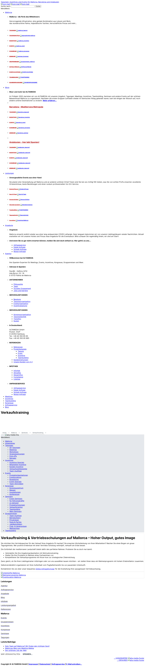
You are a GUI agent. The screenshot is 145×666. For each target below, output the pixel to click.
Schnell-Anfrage (20, 249)
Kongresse (9, 403)
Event (20, 353)
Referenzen (18, 347)
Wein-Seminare (15, 511)
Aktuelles (17, 373)
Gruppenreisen (11, 513)
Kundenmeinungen (21, 360)
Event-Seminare (15, 499)
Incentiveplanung (20, 306)
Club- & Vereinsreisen (18, 526)
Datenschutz (45, 664)
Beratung (17, 299)
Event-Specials (15, 482)
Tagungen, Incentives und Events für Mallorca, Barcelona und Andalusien (30, 2)
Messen (12, 490)
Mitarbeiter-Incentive (17, 465)
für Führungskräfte (16, 501)
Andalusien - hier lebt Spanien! (24, 142)
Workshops (13, 452)
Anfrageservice (20, 245)
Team (16, 286)
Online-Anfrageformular (45, 569)
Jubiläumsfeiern (15, 524)
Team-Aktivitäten (16, 484)
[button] (5, 8)
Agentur (8, 254)
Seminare (9, 496)
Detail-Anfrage (19, 247)
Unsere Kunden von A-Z (23, 362)
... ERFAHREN (122, 660)
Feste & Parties (15, 522)
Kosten (16, 321)
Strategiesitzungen (17, 454)
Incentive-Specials (16, 462)
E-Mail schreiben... (74, 664)
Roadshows (14, 479)
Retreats (12, 458)
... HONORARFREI (121, 658)
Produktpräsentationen (18, 475)
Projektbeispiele (20, 349)
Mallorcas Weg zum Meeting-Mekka (19, 648)
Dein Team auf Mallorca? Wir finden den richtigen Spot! (27, 646)
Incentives (9, 399)
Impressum (33, 664)
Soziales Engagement (22, 288)
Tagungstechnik (20, 317)
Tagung (21, 351)
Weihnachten (14, 528)
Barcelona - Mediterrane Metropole (26, 107)
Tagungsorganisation (22, 301)
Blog (7, 407)
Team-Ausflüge (15, 471)
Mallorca (8, 12)
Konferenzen (14, 494)
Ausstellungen (15, 492)
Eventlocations (15, 477)
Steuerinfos (18, 375)
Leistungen (9, 173)
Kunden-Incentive (16, 467)
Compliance (18, 377)
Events (8, 473)
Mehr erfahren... (50, 100)
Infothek (17, 371)
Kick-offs (13, 456)
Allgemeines (10, 443)
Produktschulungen (17, 505)
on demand (13, 503)
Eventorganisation (21, 304)
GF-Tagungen (14, 447)
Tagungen (9, 445)
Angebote (9, 225)
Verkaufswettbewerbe (18, 469)
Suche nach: (6, 6)
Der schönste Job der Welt (16, 650)
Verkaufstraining (16, 507)
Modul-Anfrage (20, 251)
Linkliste (17, 379)
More (7, 87)
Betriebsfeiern (15, 518)
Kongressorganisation (22, 314)
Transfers (17, 319)
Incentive (21, 355)
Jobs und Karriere (21, 291)
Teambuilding (23, 358)
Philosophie (18, 284)
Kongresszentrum (16, 488)
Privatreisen (14, 520)
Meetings (8, 396)
